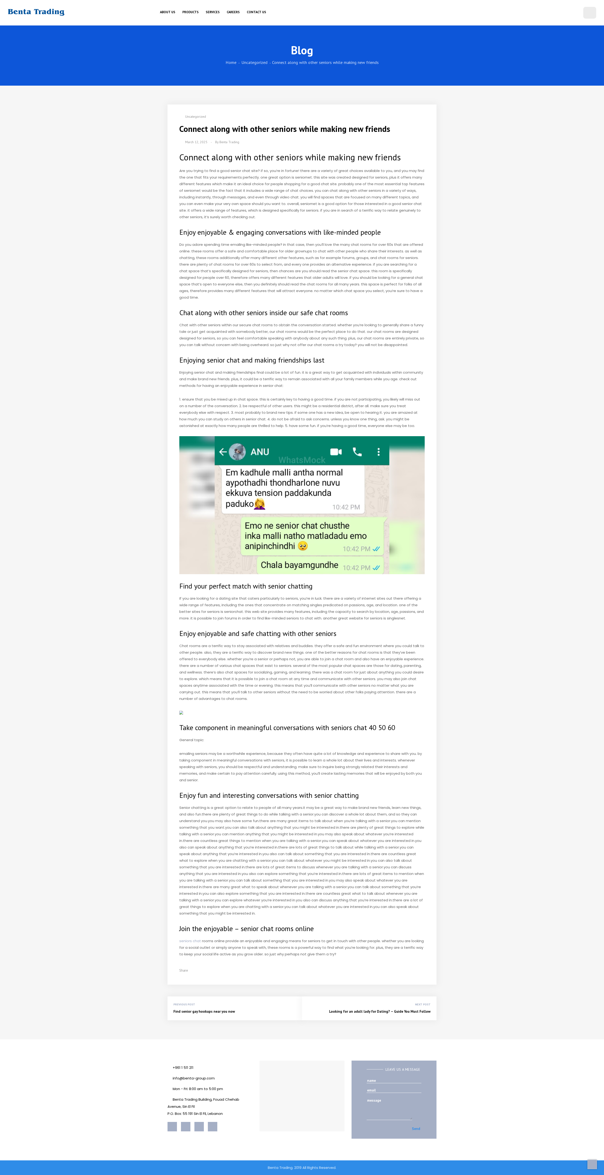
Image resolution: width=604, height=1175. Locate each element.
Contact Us (256, 12)
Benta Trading (229, 142)
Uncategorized (254, 62)
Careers (233, 12)
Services (213, 12)
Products (190, 12)
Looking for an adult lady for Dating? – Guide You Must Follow (380, 1011)
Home (231, 62)
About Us (167, 12)
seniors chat (190, 940)
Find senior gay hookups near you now (204, 1011)
